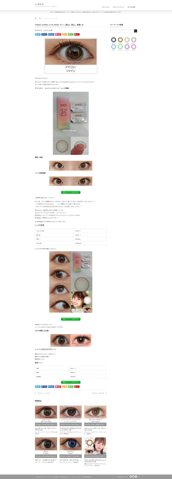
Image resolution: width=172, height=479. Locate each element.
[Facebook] (136, 476)
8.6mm (56, 25)
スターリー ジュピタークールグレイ (45, 460)
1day (48, 424)
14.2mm (43, 424)
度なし (73, 25)
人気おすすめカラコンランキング (43, 477)
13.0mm (87, 424)
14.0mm (92, 424)
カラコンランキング (118, 7)
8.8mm (77, 456)
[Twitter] (133, 476)
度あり (67, 25)
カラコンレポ (105, 7)
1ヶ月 (51, 25)
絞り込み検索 (131, 7)
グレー (62, 25)
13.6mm (62, 424)
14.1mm (62, 456)
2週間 (97, 424)
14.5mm (45, 25)
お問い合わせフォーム (65, 477)
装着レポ (80, 25)
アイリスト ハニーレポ (43, 393)
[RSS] (131, 476)
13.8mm (38, 25)
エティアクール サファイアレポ (69, 460)
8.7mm (101, 456)
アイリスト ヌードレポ (98, 393)
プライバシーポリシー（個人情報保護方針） (82, 477)
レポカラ (39, 4)
